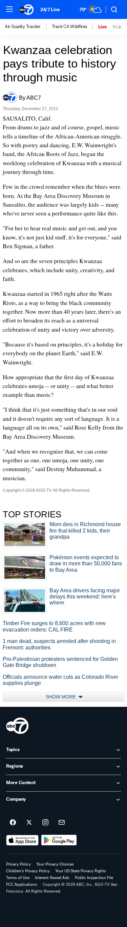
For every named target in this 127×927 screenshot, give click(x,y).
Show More (61, 696)
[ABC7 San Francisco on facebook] (13, 822)
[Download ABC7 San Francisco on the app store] (22, 840)
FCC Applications (21, 884)
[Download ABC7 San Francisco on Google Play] (59, 840)
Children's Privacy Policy (28, 871)
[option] (28, 27)
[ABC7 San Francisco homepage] (26, 9)
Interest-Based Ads (52, 878)
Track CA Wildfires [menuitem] (69, 26)
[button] (9, 9)
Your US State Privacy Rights (80, 871)
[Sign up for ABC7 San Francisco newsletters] (61, 822)
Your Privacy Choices (55, 864)
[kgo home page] (17, 726)
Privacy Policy (18, 864)
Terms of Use (17, 878)
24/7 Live (50, 9)
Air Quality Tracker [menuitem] (23, 26)
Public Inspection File (94, 878)
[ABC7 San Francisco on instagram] (45, 822)
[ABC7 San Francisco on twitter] (29, 822)
